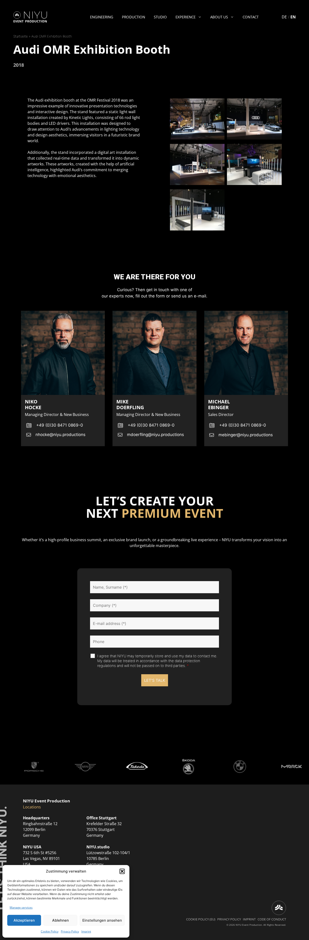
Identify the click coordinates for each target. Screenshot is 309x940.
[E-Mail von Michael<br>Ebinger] (211, 435)
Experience (186, 17)
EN (293, 17)
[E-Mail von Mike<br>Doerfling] (120, 435)
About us (219, 17)
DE (284, 17)
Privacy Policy (70, 931)
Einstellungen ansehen (102, 920)
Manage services (21, 907)
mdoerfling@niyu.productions (155, 434)
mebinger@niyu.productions (245, 434)
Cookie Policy (49, 931)
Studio (160, 17)
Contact (251, 17)
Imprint (86, 931)
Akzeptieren (24, 920)
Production (133, 17)
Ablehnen (60, 920)
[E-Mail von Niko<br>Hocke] (28, 435)
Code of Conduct (272, 919)
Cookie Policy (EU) (200, 919)
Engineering (101, 17)
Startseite (20, 36)
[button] (122, 871)
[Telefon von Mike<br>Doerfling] (120, 425)
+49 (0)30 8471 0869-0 (59, 425)
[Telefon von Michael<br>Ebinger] (212, 425)
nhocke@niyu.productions (60, 434)
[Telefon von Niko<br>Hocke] (29, 425)
